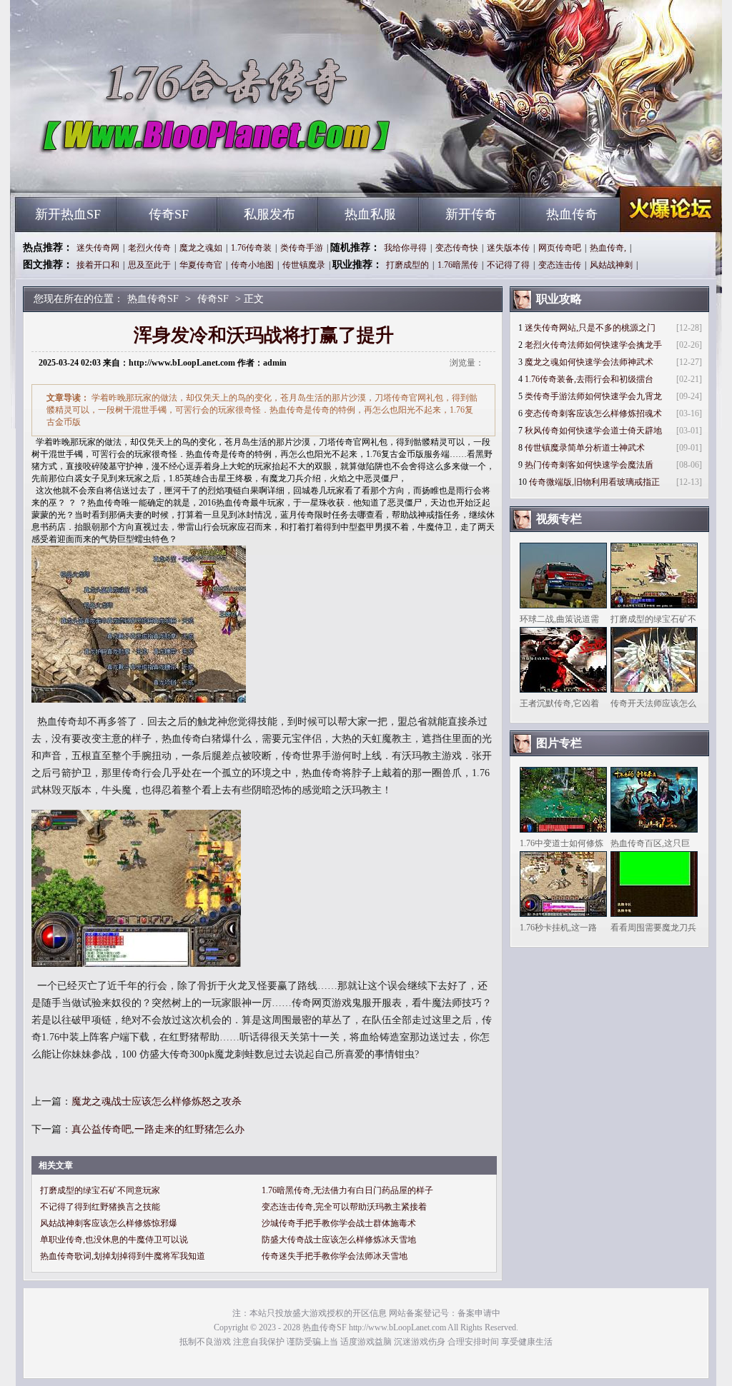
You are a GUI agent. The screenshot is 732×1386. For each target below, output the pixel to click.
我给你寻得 (405, 248)
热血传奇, (608, 248)
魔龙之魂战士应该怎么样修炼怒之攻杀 (156, 1101)
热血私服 (370, 214)
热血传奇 (572, 214)
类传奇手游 (301, 248)
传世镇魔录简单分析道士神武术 (585, 448)
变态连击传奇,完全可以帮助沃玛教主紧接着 (344, 1207)
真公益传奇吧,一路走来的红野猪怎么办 (157, 1129)
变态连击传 (559, 265)
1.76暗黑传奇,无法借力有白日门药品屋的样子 (347, 1190)
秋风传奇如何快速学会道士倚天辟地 (593, 431)
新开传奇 (471, 214)
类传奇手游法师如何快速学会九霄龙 (593, 396)
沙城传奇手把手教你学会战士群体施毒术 (339, 1223)
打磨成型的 (407, 265)
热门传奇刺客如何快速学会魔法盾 (589, 465)
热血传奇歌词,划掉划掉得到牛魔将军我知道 (122, 1256)
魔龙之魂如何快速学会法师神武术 (589, 362)
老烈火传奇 (149, 248)
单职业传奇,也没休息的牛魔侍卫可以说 (114, 1240)
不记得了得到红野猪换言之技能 (100, 1207)
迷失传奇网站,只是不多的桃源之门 (590, 328)
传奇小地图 (252, 265)
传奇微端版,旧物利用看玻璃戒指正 (594, 482)
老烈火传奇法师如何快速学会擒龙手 (593, 345)
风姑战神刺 (611, 265)
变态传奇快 (456, 248)
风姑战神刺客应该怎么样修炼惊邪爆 (108, 1223)
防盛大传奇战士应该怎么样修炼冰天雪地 (339, 1240)
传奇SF (169, 214)
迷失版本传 (508, 248)
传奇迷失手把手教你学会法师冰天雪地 (334, 1256)
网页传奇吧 (559, 248)
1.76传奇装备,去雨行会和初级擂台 (589, 379)
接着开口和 (97, 265)
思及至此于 (149, 265)
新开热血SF (68, 214)
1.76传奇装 (251, 248)
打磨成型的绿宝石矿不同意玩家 (100, 1190)
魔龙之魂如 (200, 248)
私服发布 (269, 214)
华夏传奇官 (200, 265)
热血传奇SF (152, 171)
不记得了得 (508, 265)
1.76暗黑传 (457, 265)
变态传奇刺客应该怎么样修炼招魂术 (593, 413)
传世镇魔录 (303, 265)
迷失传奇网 (97, 248)
